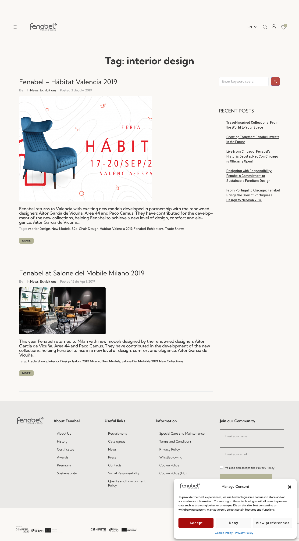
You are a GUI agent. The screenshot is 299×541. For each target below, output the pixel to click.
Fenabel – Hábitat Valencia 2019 (68, 82)
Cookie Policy (224, 532)
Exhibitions (48, 90)
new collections (171, 361)
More (26, 240)
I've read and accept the (249, 467)
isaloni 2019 (80, 361)
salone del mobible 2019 (139, 361)
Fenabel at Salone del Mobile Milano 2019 (82, 273)
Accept (196, 523)
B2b (74, 229)
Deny (233, 523)
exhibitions (155, 229)
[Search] (263, 27)
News (34, 90)
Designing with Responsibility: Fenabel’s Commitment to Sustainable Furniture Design (249, 176)
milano (95, 361)
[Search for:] (244, 81)
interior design (39, 229)
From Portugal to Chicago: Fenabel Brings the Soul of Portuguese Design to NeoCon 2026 (253, 195)
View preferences (272, 523)
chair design (88, 229)
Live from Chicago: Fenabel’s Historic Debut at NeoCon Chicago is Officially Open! (252, 156)
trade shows (174, 229)
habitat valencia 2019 (116, 229)
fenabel (140, 229)
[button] (289, 486)
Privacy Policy (244, 532)
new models (60, 229)
